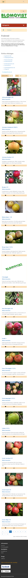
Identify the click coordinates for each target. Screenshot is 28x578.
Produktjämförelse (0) (7, 72)
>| (7, 534)
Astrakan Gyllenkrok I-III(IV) (10, 127)
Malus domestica (6, 99)
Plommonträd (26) (8, 60)
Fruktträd (9, 30)
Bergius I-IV (5, 187)
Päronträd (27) (7, 65)
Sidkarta (3, 558)
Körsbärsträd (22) (8, 61)
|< (2, 531)
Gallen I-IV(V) (5, 428)
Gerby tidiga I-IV (6, 519)
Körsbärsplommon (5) (9, 63)
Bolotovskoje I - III (7, 217)
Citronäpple (5, 277)
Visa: (17, 75)
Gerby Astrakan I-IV (7, 458)
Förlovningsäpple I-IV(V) (8, 398)
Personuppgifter (4, 547)
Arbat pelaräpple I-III (7, 97)
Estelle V (4, 338)
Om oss (3, 545)
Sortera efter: (5, 75)
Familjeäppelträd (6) (8, 57)
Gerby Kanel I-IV (6, 489)
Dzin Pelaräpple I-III (7, 308)
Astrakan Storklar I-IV (8, 157)
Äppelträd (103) (7, 56)
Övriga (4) (6, 69)
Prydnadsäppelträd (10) (9, 67)
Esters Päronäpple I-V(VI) (8, 368)
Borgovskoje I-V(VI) (7, 247)
